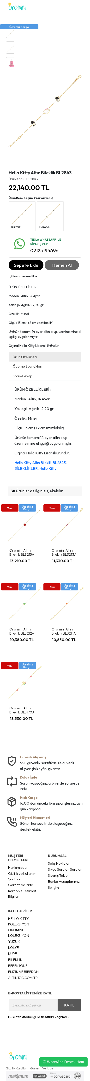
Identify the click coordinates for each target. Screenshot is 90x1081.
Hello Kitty (47, 468)
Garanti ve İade (20, 885)
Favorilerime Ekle (24, 276)
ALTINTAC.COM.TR (23, 977)
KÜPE (12, 953)
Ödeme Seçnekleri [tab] (27, 366)
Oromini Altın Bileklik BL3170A (22, 710)
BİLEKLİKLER (26, 468)
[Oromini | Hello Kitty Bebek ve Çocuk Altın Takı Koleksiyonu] (17, 8)
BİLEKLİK (15, 959)
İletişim (53, 887)
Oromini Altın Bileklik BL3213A (64, 552)
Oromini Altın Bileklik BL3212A (22, 631)
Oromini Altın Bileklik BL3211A (64, 631)
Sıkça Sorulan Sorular (65, 869)
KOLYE (13, 947)
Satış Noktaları (59, 863)
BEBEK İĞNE (17, 965)
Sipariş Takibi (58, 875)
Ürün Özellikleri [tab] (25, 357)
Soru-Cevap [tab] (22, 376)
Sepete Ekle (26, 265)
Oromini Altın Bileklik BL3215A (22, 552)
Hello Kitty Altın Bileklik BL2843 (40, 462)
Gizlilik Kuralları (17, 1068)
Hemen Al (62, 265)
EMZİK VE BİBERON (23, 971)
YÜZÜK (14, 941)
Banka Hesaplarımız (64, 881)
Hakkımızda (17, 867)
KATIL (69, 1005)
